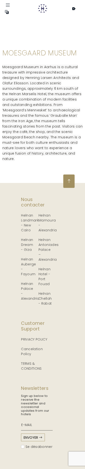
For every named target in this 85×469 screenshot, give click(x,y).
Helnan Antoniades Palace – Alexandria (48, 249)
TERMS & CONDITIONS (31, 366)
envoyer (31, 437)
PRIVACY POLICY (34, 339)
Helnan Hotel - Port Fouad (44, 276)
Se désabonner (38, 446)
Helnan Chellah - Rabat (45, 298)
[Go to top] (69, 181)
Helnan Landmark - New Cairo (30, 223)
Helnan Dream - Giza (27, 244)
